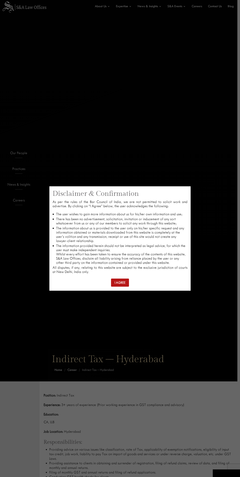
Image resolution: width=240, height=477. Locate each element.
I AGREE (120, 282)
